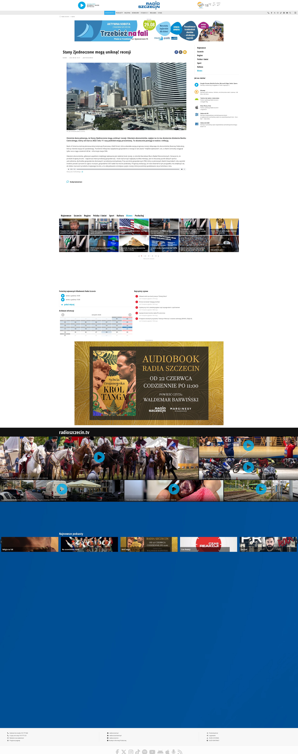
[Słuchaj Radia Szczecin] (81, 5)
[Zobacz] (149, 30)
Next (296, 541)
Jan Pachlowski (88, 58)
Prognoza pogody (14, 740)
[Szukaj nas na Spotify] (144, 750)
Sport (199, 63)
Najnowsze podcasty (71, 534)
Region (200, 55)
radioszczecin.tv (74, 432)
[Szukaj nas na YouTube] (152, 750)
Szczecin (200, 51)
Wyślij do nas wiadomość (287, 13)
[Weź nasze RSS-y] (180, 750)
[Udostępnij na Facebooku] (176, 52)
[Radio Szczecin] (149, 5)
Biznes (73, 16)
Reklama (153, 13)
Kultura (200, 67)
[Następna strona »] (158, 256)
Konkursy (135, 13)
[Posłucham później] (82, 171)
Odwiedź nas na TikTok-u (280, 13)
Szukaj (290, 13)
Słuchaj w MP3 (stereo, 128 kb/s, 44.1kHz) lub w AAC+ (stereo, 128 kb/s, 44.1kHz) (219, 92)
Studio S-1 (144, 13)
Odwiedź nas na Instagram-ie (277, 13)
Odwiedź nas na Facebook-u (271, 13)
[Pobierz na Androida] (160, 750)
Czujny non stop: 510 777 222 (17, 735)
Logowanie (212, 735)
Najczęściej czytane (141, 291)
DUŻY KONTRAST (214, 740)
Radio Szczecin (65, 16)
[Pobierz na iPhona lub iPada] (167, 750)
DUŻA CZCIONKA (214, 738)
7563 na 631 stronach (148, 258)
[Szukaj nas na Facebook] (117, 750)
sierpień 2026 (96, 315)
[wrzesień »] (126, 314)
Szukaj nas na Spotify (284, 13)
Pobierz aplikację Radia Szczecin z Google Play (209, 100)
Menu (295, 13)
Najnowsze (201, 47)
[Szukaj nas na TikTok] (137, 750)
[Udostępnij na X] (180, 52)
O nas (160, 13)
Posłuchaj (139, 215)
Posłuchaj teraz (213, 733)
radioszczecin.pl (113, 733)
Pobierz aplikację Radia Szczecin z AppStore (209, 107)
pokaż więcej (69, 304)
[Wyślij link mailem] (185, 52)
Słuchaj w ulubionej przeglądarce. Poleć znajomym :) (218, 84)
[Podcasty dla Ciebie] (173, 750)
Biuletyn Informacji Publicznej (117, 740)
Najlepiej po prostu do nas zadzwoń (268, 13)
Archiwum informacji (66, 311)
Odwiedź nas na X (274, 13)
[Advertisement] (105, 198)
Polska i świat (202, 59)
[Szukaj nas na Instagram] (131, 750)
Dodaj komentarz (76, 182)
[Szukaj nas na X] (124, 750)
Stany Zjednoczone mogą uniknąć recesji (97, 52)
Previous (1, 541)
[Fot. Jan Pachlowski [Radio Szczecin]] (126, 96)
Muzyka (127, 13)
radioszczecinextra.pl (115, 735)
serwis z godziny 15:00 (72, 299)
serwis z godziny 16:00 (72, 296)
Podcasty (119, 13)
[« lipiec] (66, 314)
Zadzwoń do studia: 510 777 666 (18, 733)
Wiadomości (109, 13)
